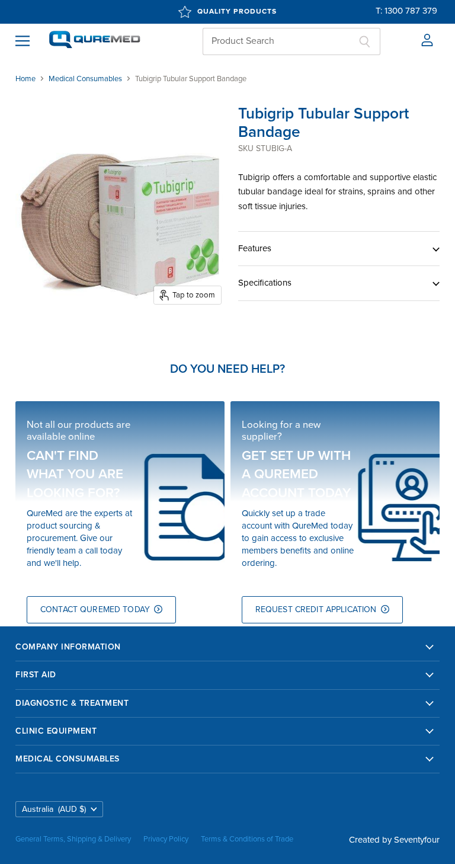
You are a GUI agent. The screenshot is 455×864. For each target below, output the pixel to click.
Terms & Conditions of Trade (247, 839)
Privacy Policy (165, 839)
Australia (54, 809)
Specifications (264, 282)
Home (25, 79)
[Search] (364, 41)
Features (254, 248)
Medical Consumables (85, 79)
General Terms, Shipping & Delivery (73, 839)
